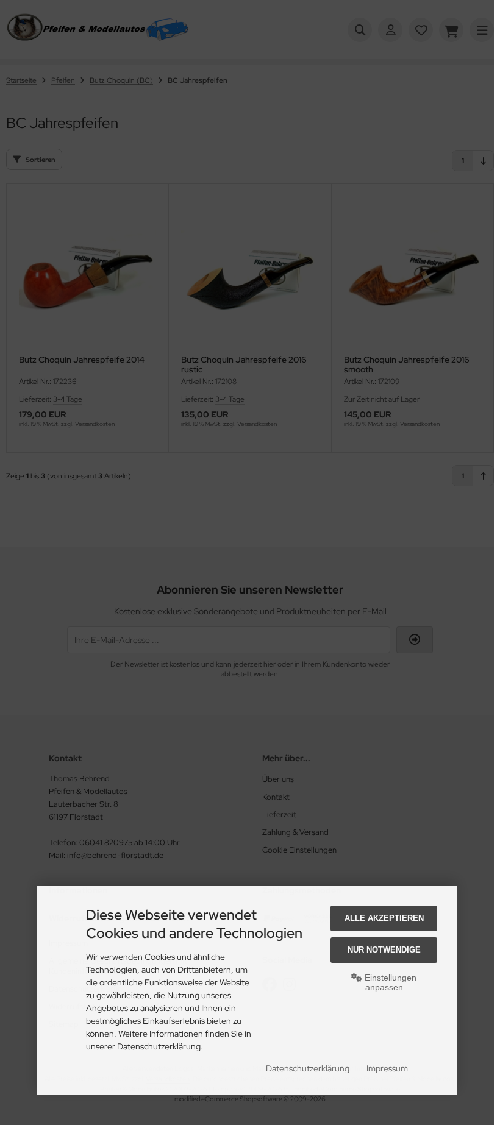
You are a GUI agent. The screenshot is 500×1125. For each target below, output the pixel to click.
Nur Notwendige (384, 949)
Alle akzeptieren (384, 918)
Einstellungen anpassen (389, 982)
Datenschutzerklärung (307, 1068)
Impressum (387, 1068)
